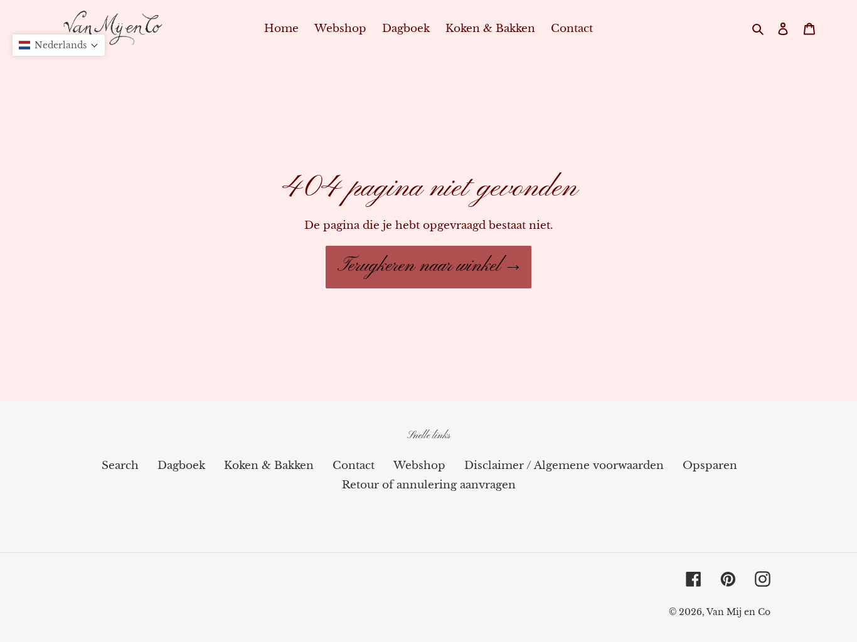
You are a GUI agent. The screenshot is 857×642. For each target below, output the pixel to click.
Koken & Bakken (269, 465)
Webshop (419, 465)
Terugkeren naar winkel (419, 266)
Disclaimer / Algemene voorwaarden (564, 465)
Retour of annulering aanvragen (429, 485)
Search (120, 465)
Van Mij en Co (738, 612)
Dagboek (181, 465)
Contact (354, 465)
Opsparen (710, 465)
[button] (59, 45)
